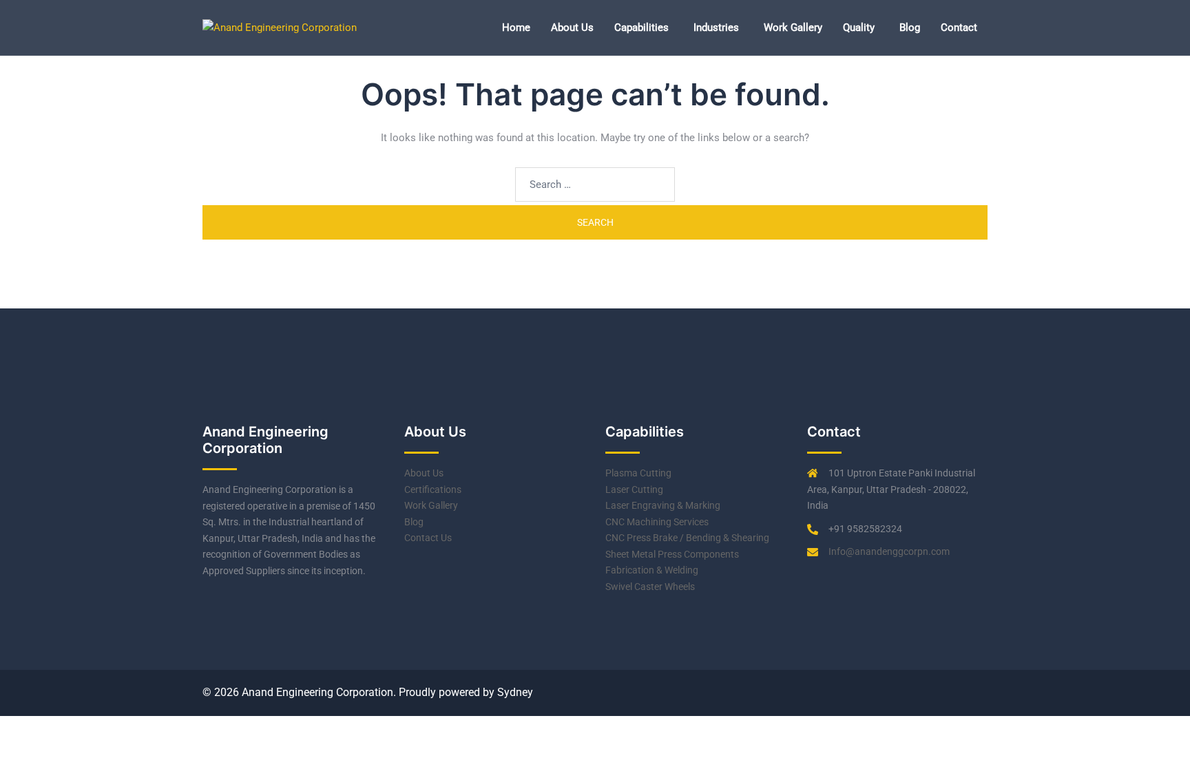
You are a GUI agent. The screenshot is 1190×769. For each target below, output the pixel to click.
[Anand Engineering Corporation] (279, 27)
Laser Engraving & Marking (662, 505)
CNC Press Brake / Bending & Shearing (687, 537)
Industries (716, 27)
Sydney (515, 692)
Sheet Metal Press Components (672, 554)
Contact (959, 27)
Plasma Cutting (638, 472)
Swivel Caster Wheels (650, 586)
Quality (859, 27)
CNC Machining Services (657, 521)
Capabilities (641, 27)
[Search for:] (595, 184)
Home (516, 27)
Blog (909, 27)
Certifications (432, 489)
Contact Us (428, 537)
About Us (572, 27)
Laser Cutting (634, 489)
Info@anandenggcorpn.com (889, 551)
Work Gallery (793, 27)
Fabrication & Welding (651, 570)
